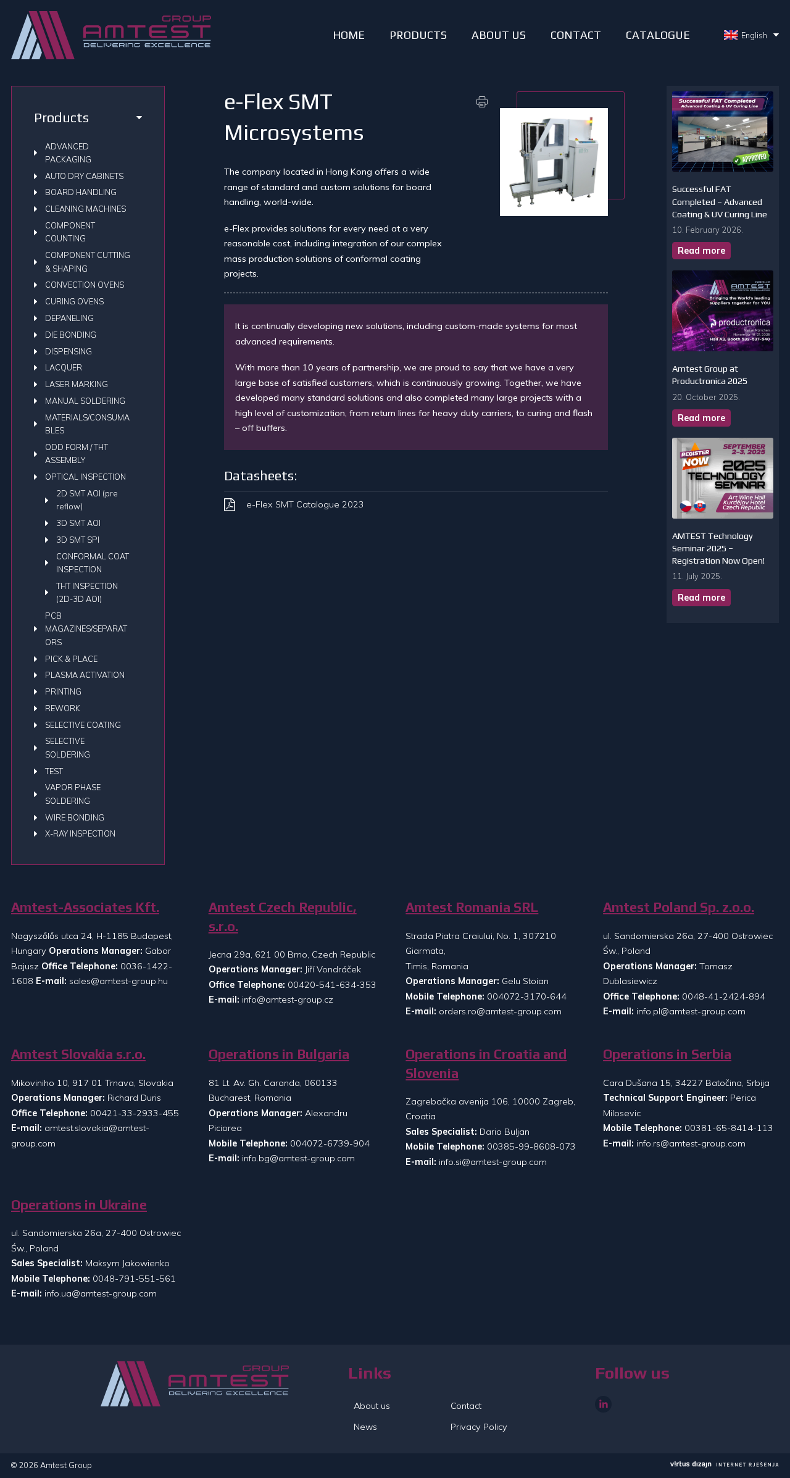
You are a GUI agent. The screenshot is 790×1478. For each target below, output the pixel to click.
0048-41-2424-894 (723, 996)
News (365, 1426)
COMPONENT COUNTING (70, 231)
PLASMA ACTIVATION (85, 675)
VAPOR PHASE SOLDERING (73, 793)
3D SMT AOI (78, 523)
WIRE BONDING (74, 817)
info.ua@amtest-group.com (100, 1293)
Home (349, 34)
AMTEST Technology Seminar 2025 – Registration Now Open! (718, 548)
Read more (701, 250)
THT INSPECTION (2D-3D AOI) (87, 592)
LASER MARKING (76, 384)
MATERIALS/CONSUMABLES (87, 423)
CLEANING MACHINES (85, 209)
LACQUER (63, 367)
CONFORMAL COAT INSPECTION (92, 562)
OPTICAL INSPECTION (85, 477)
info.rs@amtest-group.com (691, 1143)
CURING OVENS (74, 301)
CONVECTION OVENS (84, 285)
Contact (576, 34)
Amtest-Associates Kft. (85, 907)
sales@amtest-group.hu (118, 981)
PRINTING (63, 691)
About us (499, 34)
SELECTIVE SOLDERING (67, 747)
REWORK (62, 708)
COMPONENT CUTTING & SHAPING (87, 261)
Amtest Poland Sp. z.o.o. (678, 907)
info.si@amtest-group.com (493, 1161)
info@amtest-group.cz (287, 999)
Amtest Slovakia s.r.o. (78, 1054)
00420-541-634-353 (332, 984)
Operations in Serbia (667, 1054)
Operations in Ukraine (79, 1205)
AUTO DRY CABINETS (84, 176)
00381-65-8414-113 (728, 1128)
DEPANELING (69, 318)
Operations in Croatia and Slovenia (486, 1063)
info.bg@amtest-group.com (298, 1158)
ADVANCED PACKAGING (68, 152)
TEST (54, 771)
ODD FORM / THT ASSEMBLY (76, 453)
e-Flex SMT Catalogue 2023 (305, 504)
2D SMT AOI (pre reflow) (87, 499)
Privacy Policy (479, 1426)
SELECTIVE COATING (83, 725)
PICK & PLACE (71, 659)
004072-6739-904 (330, 1143)
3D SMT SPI (77, 540)
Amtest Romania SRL (471, 907)
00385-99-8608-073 (531, 1146)
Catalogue (658, 34)
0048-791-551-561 (134, 1278)
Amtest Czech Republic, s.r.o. (283, 916)
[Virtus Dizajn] (724, 1465)
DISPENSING (68, 351)
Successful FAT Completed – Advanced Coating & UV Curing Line (719, 201)
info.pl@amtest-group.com (691, 1011)
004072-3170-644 (527, 996)
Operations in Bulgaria (279, 1054)
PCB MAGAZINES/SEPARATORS (86, 629)
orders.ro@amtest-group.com (500, 1011)
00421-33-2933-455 (134, 1113)
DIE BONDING (70, 335)
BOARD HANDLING (81, 192)
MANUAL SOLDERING (85, 401)
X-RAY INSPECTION (80, 833)
